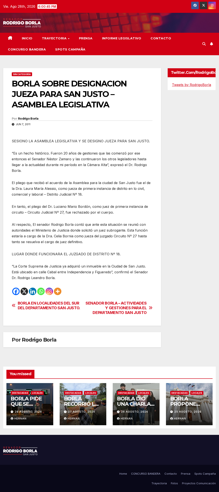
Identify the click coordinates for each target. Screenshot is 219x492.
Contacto (161, 38)
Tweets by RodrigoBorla (191, 85)
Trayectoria (55, 38)
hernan (20, 418)
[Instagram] (49, 291)
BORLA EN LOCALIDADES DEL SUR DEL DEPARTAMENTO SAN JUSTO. (49, 305)
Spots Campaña (205, 473)
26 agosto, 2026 (134, 411)
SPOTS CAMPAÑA (70, 49)
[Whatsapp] (41, 291)
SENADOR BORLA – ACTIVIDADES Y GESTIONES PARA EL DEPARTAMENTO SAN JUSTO (116, 308)
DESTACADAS (20, 393)
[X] (24, 291)
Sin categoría (22, 74)
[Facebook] (16, 291)
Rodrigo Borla (28, 118)
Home (123, 473)
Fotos (174, 483)
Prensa (86, 38)
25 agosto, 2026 (187, 411)
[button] (204, 44)
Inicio (27, 38)
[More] (57, 291)
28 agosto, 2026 (28, 411)
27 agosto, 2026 (81, 411)
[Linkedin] (32, 291)
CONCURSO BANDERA (27, 49)
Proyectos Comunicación (199, 483)
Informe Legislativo (121, 38)
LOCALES (37, 393)
